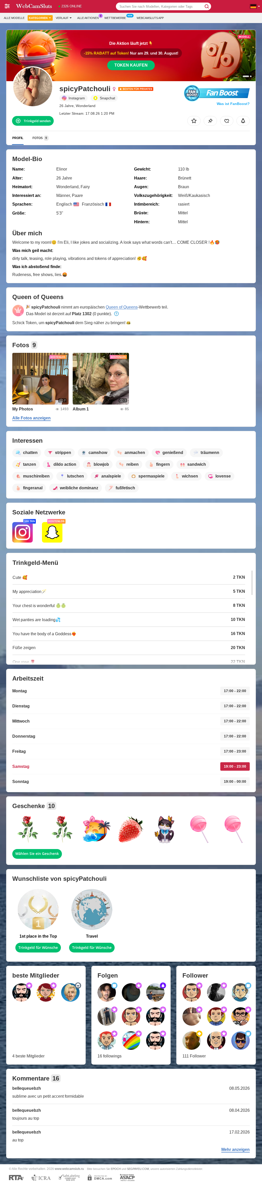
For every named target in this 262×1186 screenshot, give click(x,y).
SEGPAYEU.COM (138, 1168)
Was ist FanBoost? (233, 104)
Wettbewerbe (115, 17)
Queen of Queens (122, 307)
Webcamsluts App (150, 17)
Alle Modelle (14, 17)
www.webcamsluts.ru (69, 1168)
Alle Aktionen (88, 17)
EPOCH (116, 1168)
